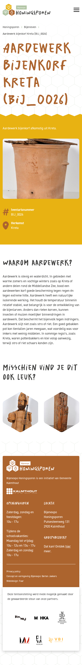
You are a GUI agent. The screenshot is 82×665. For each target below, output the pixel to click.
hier (68, 546)
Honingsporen (11, 27)
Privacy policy (13, 571)
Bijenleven (30, 27)
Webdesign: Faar (15, 580)
